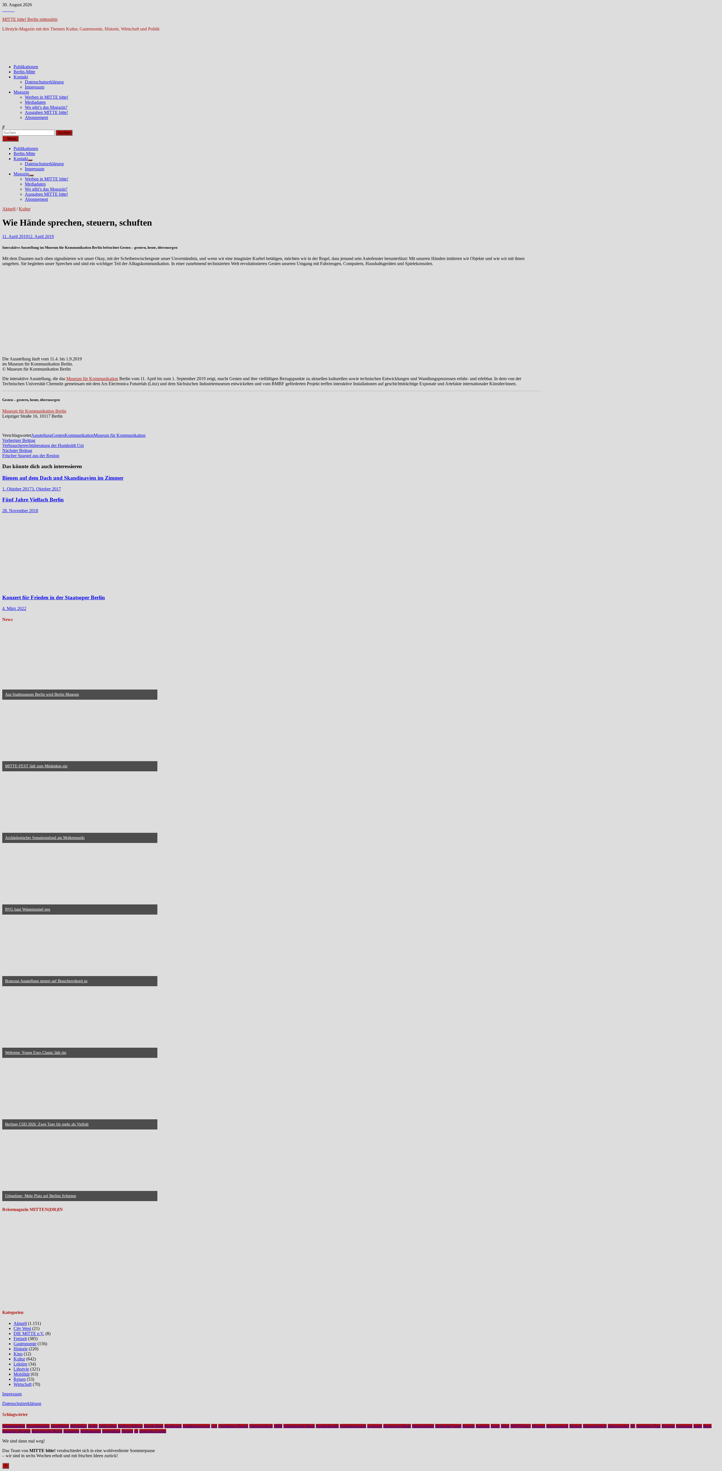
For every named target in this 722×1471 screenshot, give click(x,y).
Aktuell (9, 208)
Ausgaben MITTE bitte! (46, 112)
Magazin (21, 92)
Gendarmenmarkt (353, 1426)
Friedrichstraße (327, 1426)
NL (632, 1426)
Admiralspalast (13, 1426)
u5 (136, 1431)
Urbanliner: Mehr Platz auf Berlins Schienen (40, 1196)
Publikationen (26, 66)
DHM (278, 1426)
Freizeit (20, 1338)
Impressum (34, 87)
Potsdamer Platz (648, 1426)
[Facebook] (4, 9)
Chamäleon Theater (233, 1426)
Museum (538, 1426)
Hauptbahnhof (423, 1426)
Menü (11, 138)
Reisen (20, 1379)
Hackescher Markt (397, 1426)
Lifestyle (21, 1369)
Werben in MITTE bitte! (46, 97)
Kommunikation (79, 435)
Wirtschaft (23, 1384)
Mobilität (22, 1374)
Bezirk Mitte (153, 1426)
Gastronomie (25, 1343)
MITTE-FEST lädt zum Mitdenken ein (36, 766)
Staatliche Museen (16, 1431)
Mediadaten (35, 102)
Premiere (668, 1426)
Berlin (93, 1426)
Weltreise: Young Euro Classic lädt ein (35, 1053)
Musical (575, 1426)
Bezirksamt (173, 1426)
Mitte (505, 1426)
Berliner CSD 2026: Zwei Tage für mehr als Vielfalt (47, 1124)
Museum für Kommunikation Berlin (34, 411)
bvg (214, 1426)
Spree (707, 1426)
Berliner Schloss (130, 1426)
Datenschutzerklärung (44, 82)
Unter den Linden (152, 1431)
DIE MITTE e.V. (29, 1333)
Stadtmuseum (90, 1431)
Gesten (58, 435)
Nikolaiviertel (618, 1426)
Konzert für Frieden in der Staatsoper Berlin (53, 597)
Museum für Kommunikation (92, 378)
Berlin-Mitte (24, 71)
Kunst (495, 1426)
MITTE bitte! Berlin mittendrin (30, 19)
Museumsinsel (557, 1426)
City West (22, 1328)
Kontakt (21, 76)
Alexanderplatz (38, 1426)
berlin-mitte (108, 1426)
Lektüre (20, 1364)
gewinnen (374, 1426)
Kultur (24, 208)
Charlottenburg (261, 1426)
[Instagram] (9, 9)
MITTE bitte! (520, 1426)
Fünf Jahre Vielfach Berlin (33, 500)
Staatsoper (71, 1431)
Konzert (469, 1426)
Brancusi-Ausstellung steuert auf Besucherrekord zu (46, 981)
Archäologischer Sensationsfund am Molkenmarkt (45, 838)
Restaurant (684, 1426)
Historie (21, 1348)
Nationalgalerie (595, 1426)
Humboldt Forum (448, 1426)
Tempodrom (111, 1431)
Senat (698, 1426)
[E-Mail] (13, 9)
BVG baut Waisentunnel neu (27, 909)
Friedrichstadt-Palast (299, 1426)
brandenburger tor (196, 1426)
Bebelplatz (78, 1426)
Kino (18, 1353)
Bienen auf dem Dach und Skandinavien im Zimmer (63, 478)
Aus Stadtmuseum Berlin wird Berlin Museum (42, 694)
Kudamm (483, 1426)
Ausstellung (41, 435)
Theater (127, 1431)
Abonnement (36, 117)
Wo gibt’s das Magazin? (46, 107)
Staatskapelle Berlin (47, 1431)
